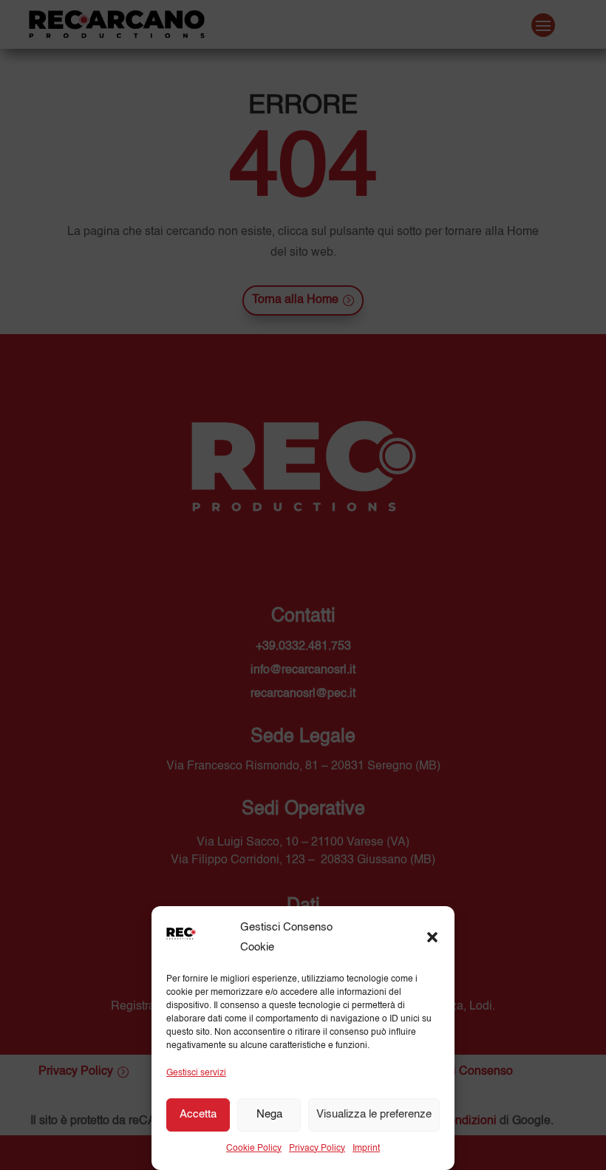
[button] (432, 937)
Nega (269, 1114)
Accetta (198, 1114)
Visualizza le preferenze (374, 1114)
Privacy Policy (317, 1148)
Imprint (366, 1148)
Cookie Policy (254, 1148)
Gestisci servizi (196, 1073)
